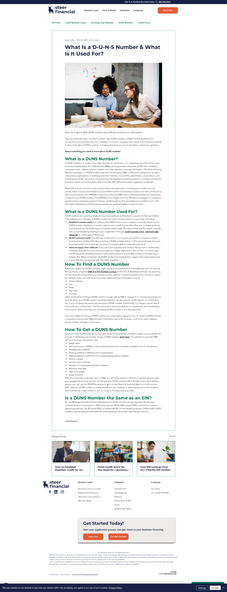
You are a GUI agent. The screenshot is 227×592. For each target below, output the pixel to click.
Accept (215, 587)
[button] (138, 10)
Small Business (126, 22)
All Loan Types (85, 500)
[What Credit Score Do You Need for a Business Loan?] (114, 451)
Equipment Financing (88, 492)
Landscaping (121, 492)
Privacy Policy (54, 575)
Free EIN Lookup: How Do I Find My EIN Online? (155, 468)
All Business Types (123, 508)
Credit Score (144, 22)
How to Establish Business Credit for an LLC (68, 468)
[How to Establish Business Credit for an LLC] (71, 451)
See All (172, 436)
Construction (121, 488)
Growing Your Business (102, 22)
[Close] (223, 588)
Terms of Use (65, 575)
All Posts (56, 22)
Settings (202, 587)
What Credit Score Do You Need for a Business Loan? (112, 468)
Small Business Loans (76, 22)
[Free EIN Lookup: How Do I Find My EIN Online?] (156, 451)
